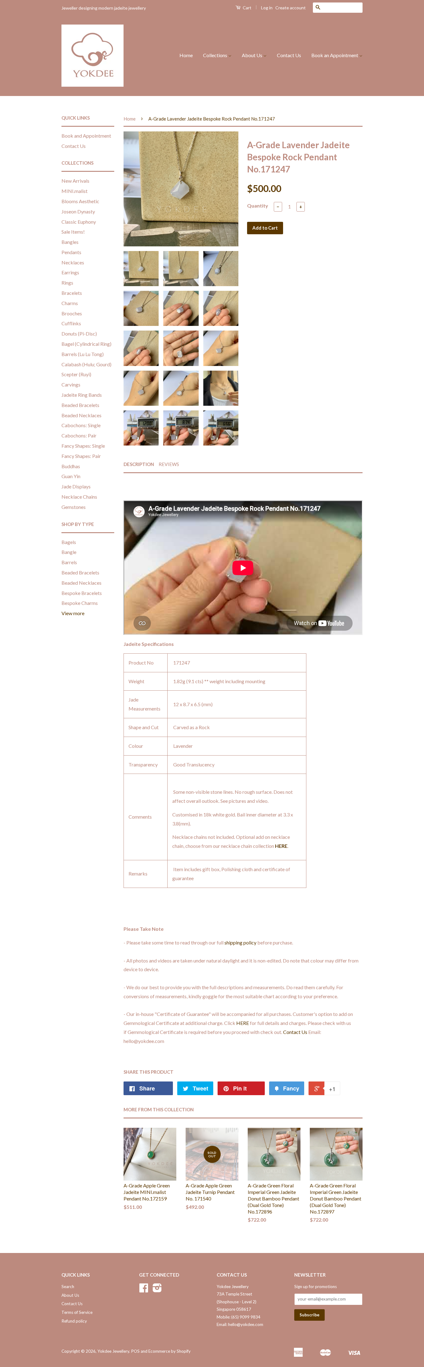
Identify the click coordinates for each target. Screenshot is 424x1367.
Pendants (71, 252)
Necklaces (72, 262)
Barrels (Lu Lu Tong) (82, 354)
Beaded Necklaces (81, 415)
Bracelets (71, 293)
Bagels (68, 542)
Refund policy (74, 1321)
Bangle (68, 552)
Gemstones (73, 507)
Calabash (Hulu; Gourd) (86, 364)
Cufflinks (71, 323)
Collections (215, 55)
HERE (281, 846)
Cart (246, 7)
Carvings (70, 384)
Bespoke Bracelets (81, 593)
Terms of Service (76, 1312)
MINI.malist (74, 191)
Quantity (257, 205)
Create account (290, 7)
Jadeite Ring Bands (81, 395)
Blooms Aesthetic (80, 201)
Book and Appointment (86, 136)
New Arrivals (75, 181)
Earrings (70, 272)
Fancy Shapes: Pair (81, 456)
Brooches (71, 313)
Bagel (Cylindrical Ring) (86, 344)
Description (139, 464)
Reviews (169, 464)
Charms (69, 303)
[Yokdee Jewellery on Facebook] (143, 1289)
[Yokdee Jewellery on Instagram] (157, 1289)
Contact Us (289, 55)
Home (186, 55)
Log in (267, 7)
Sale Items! (73, 232)
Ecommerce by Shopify (169, 1351)
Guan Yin (70, 476)
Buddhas (70, 466)
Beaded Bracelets (80, 405)
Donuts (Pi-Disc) (79, 333)
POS (135, 1351)
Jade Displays (76, 486)
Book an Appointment (335, 55)
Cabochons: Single (81, 425)
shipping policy (240, 942)
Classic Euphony (78, 222)
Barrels (69, 562)
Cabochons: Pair (79, 435)
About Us (252, 55)
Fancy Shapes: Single (83, 446)
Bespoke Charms (79, 603)
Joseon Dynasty (78, 211)
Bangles (70, 242)
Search (67, 1286)
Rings (67, 283)
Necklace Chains (79, 497)
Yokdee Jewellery (113, 1351)
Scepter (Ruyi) (76, 374)
